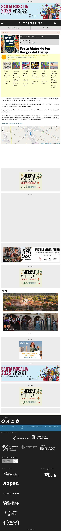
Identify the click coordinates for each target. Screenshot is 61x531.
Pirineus (42, 30)
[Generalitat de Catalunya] (40, 438)
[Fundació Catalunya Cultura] (11, 523)
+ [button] (2, 128)
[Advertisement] (30, 155)
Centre (30, 30)
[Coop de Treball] (29, 448)
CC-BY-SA (58, 143)
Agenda (46, 28)
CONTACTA (13, 426)
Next (57, 78)
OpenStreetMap (48, 143)
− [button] (2, 130)
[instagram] (12, 422)
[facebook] (3, 422)
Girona (18, 30)
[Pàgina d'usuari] (55, 23)
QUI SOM (4, 426)
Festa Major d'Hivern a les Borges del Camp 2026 (20, 57)
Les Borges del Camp (26, 43)
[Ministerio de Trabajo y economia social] (10, 462)
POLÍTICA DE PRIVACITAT (34, 426)
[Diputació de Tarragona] (21, 438)
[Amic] (11, 475)
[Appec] (11, 484)
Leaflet (42, 143)
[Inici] (30, 23)
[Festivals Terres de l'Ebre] (11, 513)
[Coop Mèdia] (11, 504)
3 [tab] (32, 333)
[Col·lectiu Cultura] (11, 494)
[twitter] (8, 422)
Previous (4, 78)
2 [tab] (31, 94)
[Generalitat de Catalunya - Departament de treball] (48, 450)
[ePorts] (50, 475)
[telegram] (17, 422)
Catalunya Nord (6, 30)
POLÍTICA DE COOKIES (52, 426)
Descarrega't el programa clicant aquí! (12, 123)
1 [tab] (29, 94)
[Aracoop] (10, 448)
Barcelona (55, 30)
